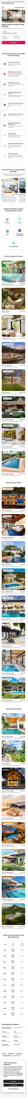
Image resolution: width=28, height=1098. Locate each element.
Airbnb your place (19, 7)
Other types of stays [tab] (18, 1027)
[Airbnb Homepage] (3, 7)
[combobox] (13, 33)
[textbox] (7, 38)
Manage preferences (13, 1088)
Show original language (8, 3)
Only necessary (13, 1085)
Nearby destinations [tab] (6, 1027)
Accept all (13, 1081)
